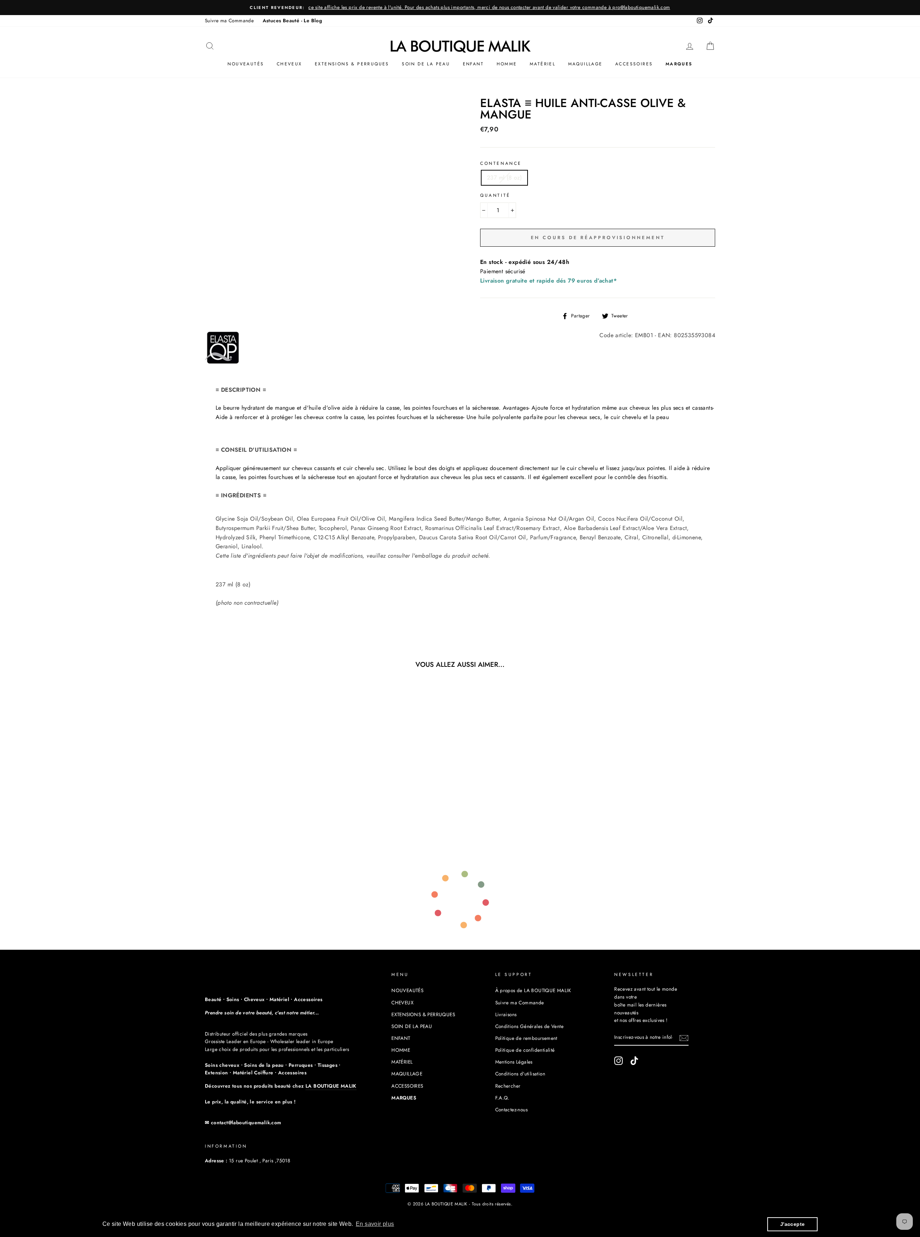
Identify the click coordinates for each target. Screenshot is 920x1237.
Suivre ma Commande (229, 20)
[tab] (460, 532)
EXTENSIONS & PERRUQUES (352, 64)
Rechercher (508, 1085)
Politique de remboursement (526, 1038)
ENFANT (473, 64)
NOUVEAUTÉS (245, 64)
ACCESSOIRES (634, 64)
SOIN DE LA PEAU (426, 64)
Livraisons (506, 1014)
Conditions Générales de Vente (529, 1026)
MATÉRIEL (542, 64)
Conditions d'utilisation (520, 1073)
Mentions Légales (514, 1061)
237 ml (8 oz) (504, 177)
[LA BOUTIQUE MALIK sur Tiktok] (634, 1060)
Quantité (495, 195)
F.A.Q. (502, 1097)
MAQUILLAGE (585, 64)
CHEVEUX (289, 64)
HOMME (507, 64)
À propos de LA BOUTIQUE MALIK (533, 990)
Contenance (501, 163)
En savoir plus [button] (375, 1224)
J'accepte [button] (792, 1224)
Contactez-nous (511, 1109)
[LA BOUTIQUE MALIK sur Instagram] (618, 1060)
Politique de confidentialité (525, 1050)
